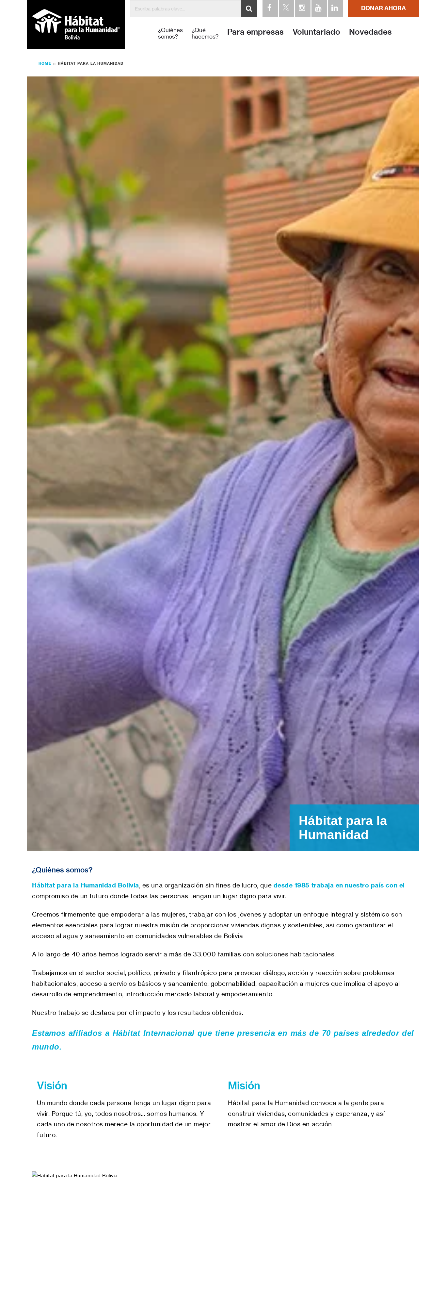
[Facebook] (270, 8)
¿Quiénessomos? (170, 33)
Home (45, 63)
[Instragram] (302, 8)
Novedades (370, 32)
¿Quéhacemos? (205, 33)
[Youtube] (319, 8)
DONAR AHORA (383, 8)
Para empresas (255, 32)
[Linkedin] (335, 8)
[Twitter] (286, 8)
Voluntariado (316, 32)
